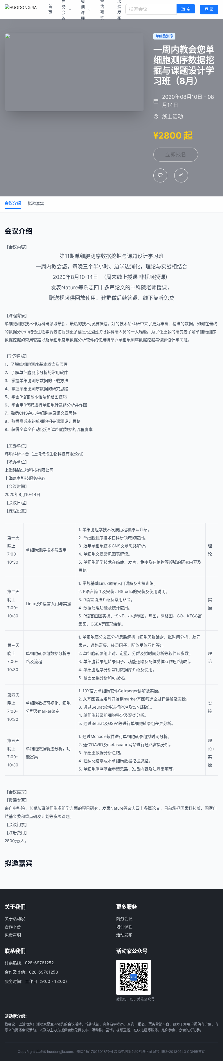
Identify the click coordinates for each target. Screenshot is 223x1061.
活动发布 (124, 934)
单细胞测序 (88, 256)
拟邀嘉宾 (36, 203)
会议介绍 (13, 202)
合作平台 (13, 926)
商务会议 (124, 918)
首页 (50, 9)
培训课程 (124, 926)
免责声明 (13, 934)
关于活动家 (15, 918)
